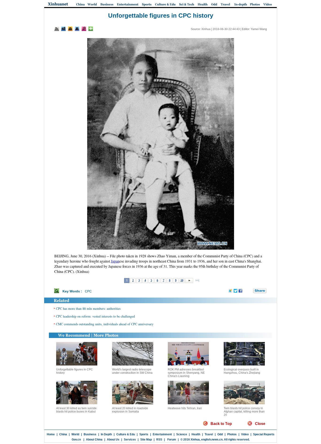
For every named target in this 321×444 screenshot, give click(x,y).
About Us (113, 439)
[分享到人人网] (249, 291)
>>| (197, 280)
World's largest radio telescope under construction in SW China (132, 371)
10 (181, 280)
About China (94, 439)
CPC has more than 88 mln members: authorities (88, 308)
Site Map (146, 439)
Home (51, 434)
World (75, 434)
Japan (115, 261)
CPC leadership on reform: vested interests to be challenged (95, 316)
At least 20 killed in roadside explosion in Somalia (130, 410)
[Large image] (84, 28)
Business (90, 434)
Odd (220, 434)
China (63, 434)
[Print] (70, 28)
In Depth (106, 434)
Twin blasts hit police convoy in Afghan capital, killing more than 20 (244, 411)
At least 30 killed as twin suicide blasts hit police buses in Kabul (76, 410)
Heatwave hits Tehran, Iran (185, 408)
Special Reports (263, 434)
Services (130, 439)
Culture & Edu (125, 434)
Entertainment (162, 434)
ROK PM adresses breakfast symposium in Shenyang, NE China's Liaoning (186, 373)
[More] (90, 28)
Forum (171, 439)
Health (196, 434)
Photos (232, 434)
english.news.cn (212, 439)
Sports (143, 434)
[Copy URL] (77, 28)
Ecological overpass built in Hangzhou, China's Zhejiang (242, 371)
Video (245, 434)
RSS (159, 439)
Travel (209, 434)
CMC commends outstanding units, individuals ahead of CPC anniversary (104, 324)
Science (181, 434)
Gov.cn (76, 439)
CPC (88, 291)
